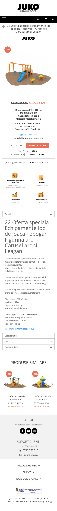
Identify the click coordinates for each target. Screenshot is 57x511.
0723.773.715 (30, 450)
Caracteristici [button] (11, 335)
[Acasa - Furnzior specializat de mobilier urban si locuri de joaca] (28, 8)
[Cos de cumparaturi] (46, 19)
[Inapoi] (2, 26)
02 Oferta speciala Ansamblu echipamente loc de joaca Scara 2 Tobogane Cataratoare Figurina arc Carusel (42, 398)
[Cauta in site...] (53, 19)
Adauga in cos (37, 145)
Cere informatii (40, 162)
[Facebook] (22, 431)
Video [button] (9, 341)
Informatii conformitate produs (19, 328)
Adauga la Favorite (16, 162)
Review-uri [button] (11, 347)
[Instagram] (34, 431)
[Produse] (4, 19)
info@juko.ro (30, 454)
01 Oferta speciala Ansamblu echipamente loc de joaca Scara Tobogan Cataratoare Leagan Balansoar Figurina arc (15, 398)
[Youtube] (28, 431)
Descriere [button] (9, 214)
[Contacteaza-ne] (38, 19)
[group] (28, 72)
